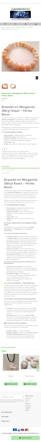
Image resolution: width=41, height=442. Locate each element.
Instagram (28, 407)
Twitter (27, 400)
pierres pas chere (32, 153)
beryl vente (5, 156)
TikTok (27, 410)
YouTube (27, 403)
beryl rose (5, 155)
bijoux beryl (20, 156)
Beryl (10, 151)
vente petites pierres (23, 151)
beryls (14, 151)
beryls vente (33, 155)
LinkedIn (27, 408)
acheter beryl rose (23, 155)
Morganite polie (12, 155)
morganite (5, 151)
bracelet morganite (19, 158)
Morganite (11, 376)
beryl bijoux (12, 156)
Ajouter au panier (27, 438)
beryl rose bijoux (29, 156)
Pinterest (27, 405)
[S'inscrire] (23, 397)
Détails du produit (8, 170)
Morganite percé (30, 376)
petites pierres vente (8, 153)
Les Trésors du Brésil (24, 331)
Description (6, 166)
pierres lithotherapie (20, 153)
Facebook (28, 398)
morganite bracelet (7, 158)
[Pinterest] (6, 149)
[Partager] (2, 149)
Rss (26, 401)
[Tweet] (4, 149)
